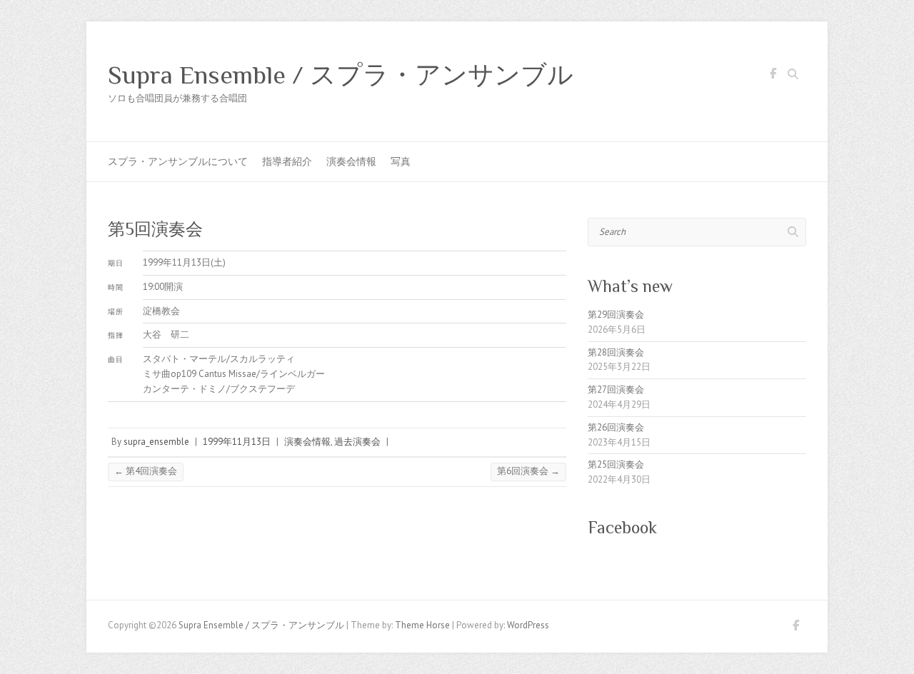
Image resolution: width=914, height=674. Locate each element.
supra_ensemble (156, 442)
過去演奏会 (357, 442)
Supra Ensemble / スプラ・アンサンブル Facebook (772, 75)
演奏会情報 (351, 161)
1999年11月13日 (237, 442)
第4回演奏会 (145, 471)
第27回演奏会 (616, 389)
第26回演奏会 (616, 427)
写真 (401, 161)
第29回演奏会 (616, 314)
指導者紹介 (287, 161)
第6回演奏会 (528, 471)
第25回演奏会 (616, 464)
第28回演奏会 (616, 352)
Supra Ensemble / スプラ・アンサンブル (340, 75)
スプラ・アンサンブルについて (178, 161)
